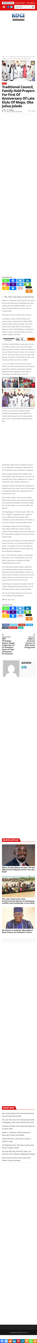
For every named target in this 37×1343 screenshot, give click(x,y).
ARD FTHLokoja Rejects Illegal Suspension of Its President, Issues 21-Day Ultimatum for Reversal (8, 645)
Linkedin (30, 625)
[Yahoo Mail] (12, 284)
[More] (29, 291)
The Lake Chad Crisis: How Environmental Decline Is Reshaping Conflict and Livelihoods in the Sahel (18, 901)
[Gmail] (20, 288)
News (7, 56)
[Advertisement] (18, 40)
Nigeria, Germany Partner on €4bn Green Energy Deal (29, 642)
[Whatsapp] (5, 280)
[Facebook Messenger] (12, 288)
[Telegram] (20, 284)
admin (11, 110)
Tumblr (6, 627)
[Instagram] (5, 284)
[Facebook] (12, 280)
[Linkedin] (27, 280)
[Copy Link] (5, 288)
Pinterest (14, 627)
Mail (21, 627)
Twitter (14, 625)
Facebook (6, 625)
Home (3, 56)
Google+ (22, 625)
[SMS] (27, 284)
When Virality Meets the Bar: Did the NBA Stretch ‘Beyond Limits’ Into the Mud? (18, 869)
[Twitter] (20, 280)
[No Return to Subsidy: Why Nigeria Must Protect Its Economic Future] (18, 918)
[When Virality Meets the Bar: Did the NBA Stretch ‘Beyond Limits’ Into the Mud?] (18, 855)
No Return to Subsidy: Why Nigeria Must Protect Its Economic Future (17, 931)
